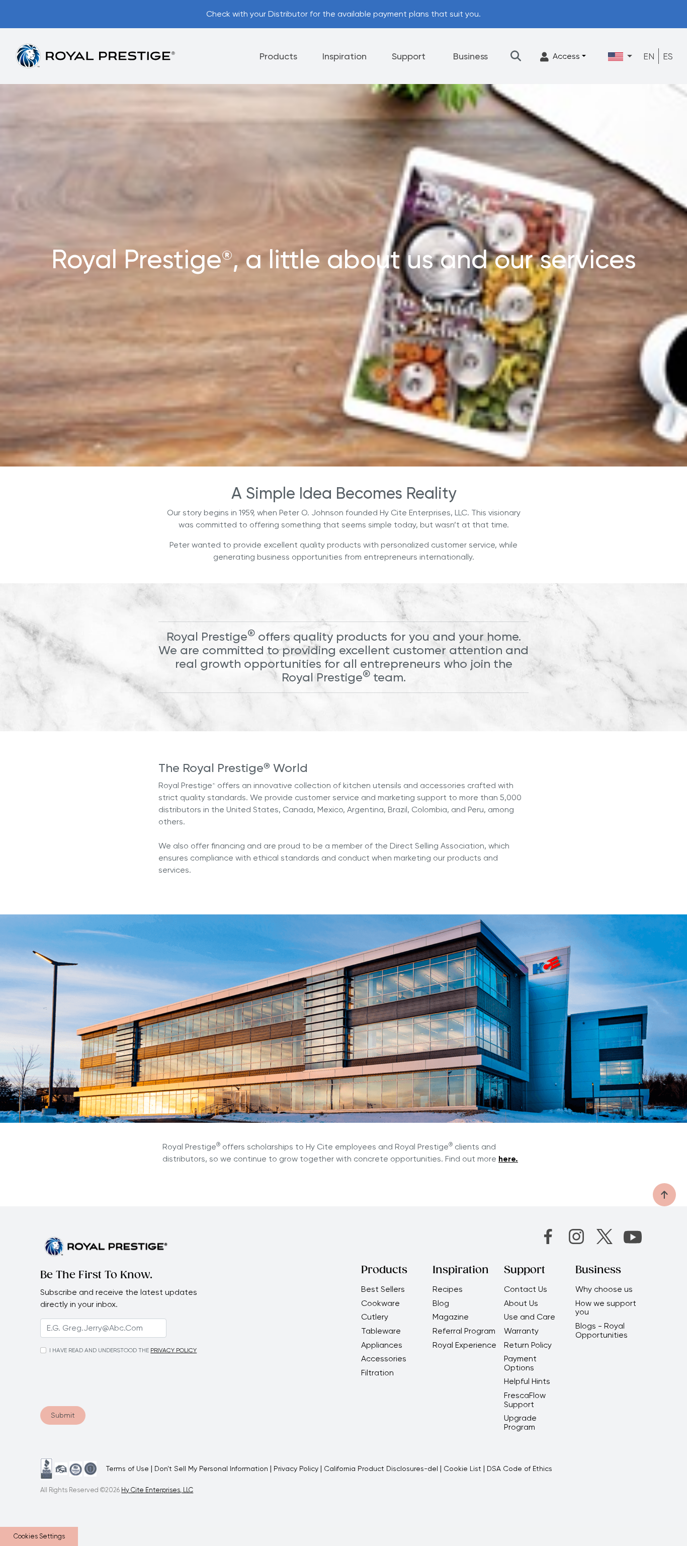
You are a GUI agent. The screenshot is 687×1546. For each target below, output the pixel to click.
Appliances (381, 1345)
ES (668, 56)
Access (566, 56)
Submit (63, 1415)
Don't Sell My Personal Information (211, 1468)
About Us (521, 1303)
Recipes (448, 1289)
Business (470, 56)
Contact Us (525, 1289)
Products (278, 56)
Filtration (377, 1372)
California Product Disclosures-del (381, 1468)
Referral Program (464, 1331)
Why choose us (605, 1289)
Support (408, 56)
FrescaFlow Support (525, 1400)
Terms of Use (127, 1468)
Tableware (381, 1331)
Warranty (521, 1331)
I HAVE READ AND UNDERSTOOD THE (99, 1350)
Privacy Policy (296, 1468)
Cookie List (462, 1468)
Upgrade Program (520, 1422)
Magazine (452, 1317)
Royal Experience (464, 1345)
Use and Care (529, 1317)
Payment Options (520, 1363)
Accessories (383, 1358)
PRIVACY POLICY (173, 1350)
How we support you (605, 1308)
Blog (441, 1303)
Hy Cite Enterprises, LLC (157, 1490)
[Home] (95, 55)
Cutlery (374, 1317)
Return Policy (528, 1345)
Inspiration (344, 56)
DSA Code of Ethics (519, 1468)
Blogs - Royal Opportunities (601, 1330)
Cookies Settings (39, 1536)
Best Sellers (383, 1289)
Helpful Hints (527, 1381)
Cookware (380, 1303)
